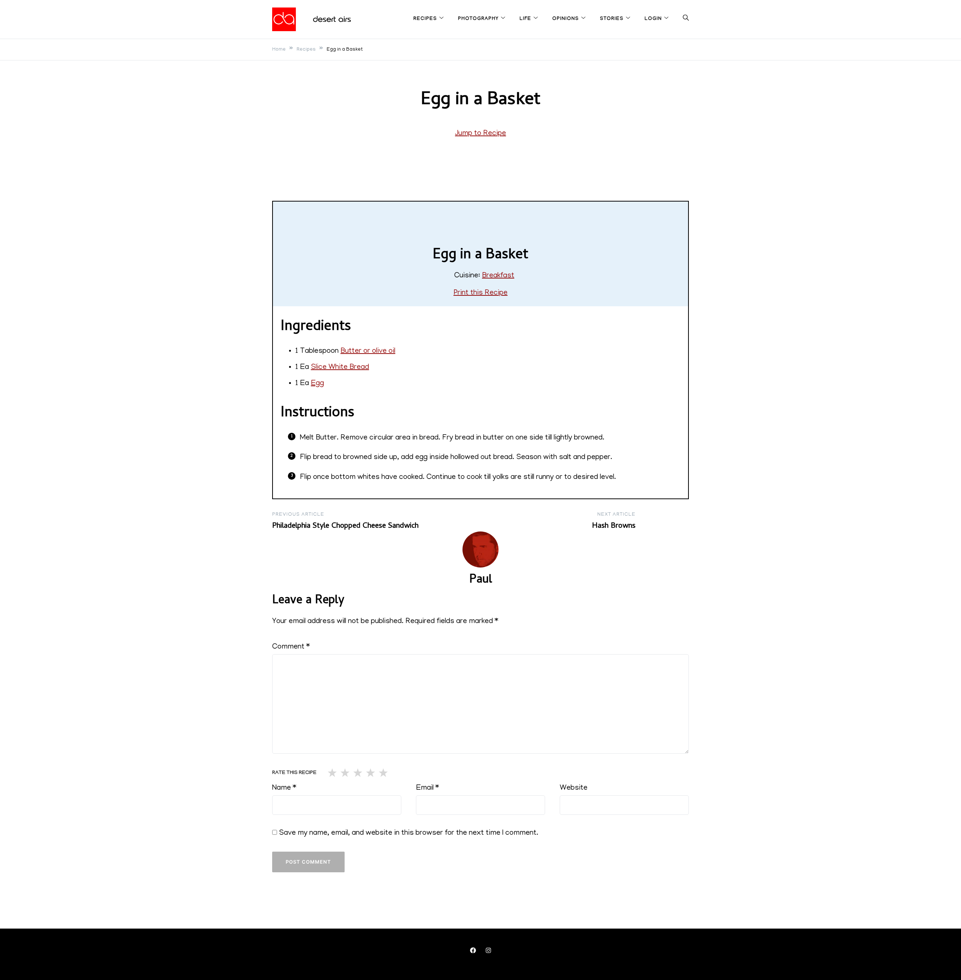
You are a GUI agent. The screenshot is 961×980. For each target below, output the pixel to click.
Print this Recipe (480, 293)
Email (427, 788)
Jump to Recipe (480, 133)
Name (284, 788)
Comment (291, 647)
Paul (480, 580)
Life (525, 19)
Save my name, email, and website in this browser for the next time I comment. (408, 833)
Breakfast (498, 276)
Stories (612, 19)
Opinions (565, 19)
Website (573, 788)
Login (653, 19)
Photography (478, 19)
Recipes (425, 19)
